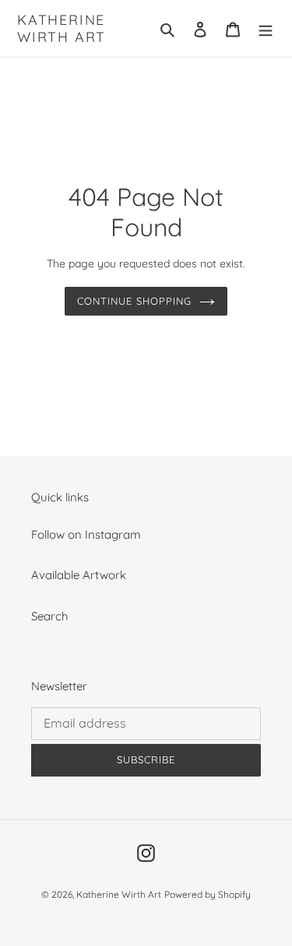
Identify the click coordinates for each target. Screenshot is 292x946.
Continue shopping (134, 301)
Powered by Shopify (207, 894)
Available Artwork (78, 574)
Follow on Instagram (86, 534)
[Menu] (265, 28)
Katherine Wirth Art (61, 28)
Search (50, 616)
